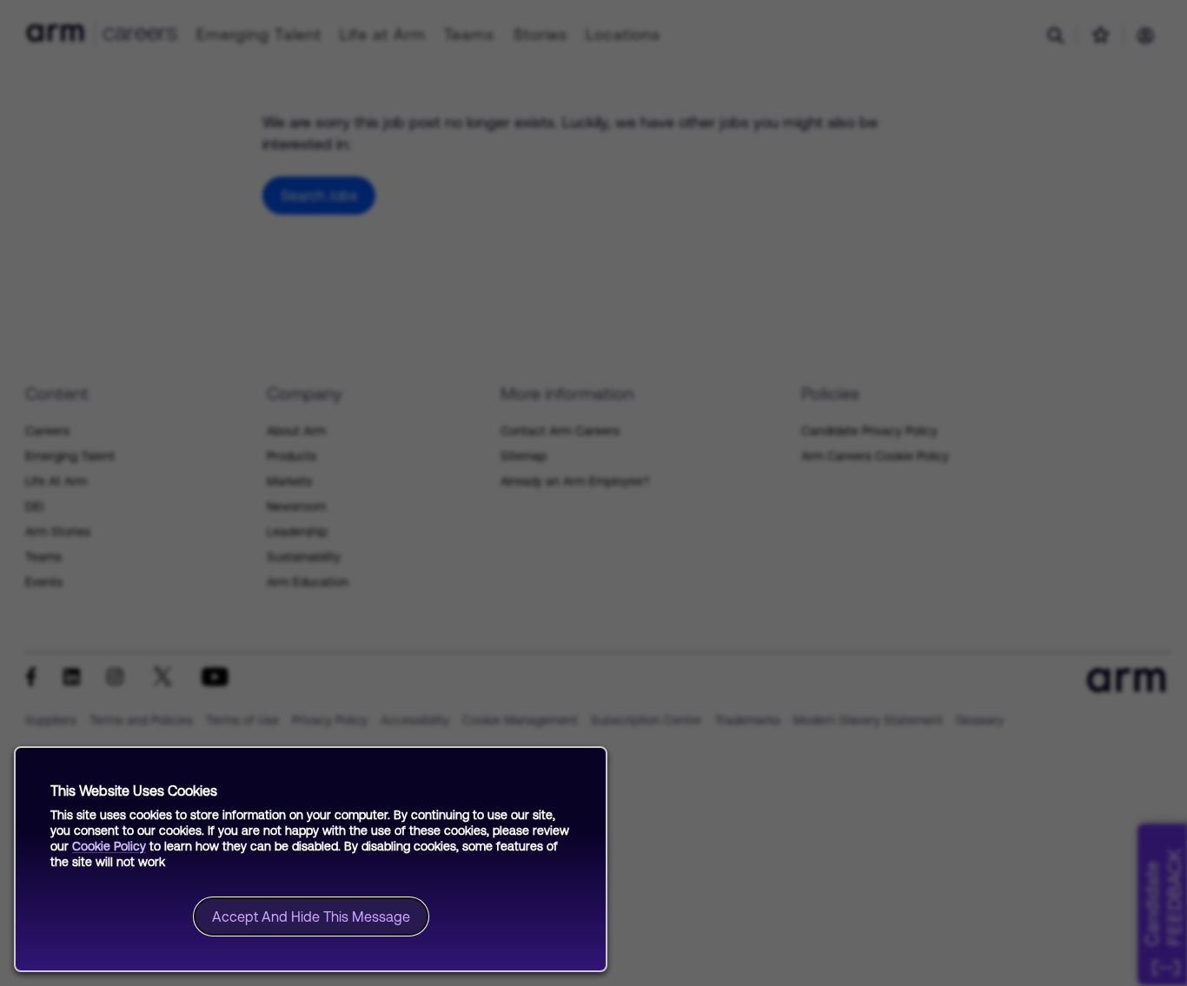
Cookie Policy (109, 846)
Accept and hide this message (311, 916)
